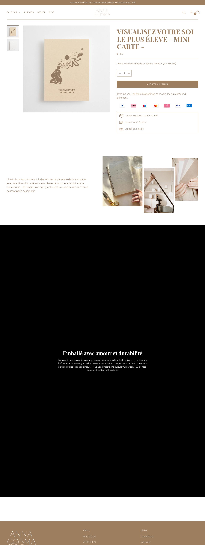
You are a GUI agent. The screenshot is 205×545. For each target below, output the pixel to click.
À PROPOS (89, 542)
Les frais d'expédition (143, 93)
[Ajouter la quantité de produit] (119, 73)
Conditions (147, 536)
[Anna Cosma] (102, 12)
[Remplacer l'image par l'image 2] (13, 45)
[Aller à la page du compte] (190, 12)
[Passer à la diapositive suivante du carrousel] (195, 510)
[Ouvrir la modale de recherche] (184, 12)
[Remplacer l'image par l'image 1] (13, 31)
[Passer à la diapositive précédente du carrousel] (188, 511)
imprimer (146, 542)
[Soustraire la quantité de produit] (128, 73)
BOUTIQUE (89, 536)
